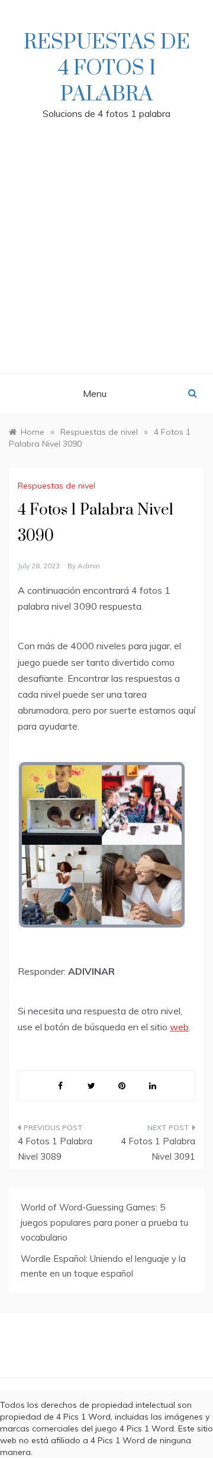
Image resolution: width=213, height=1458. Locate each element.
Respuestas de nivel (56, 485)
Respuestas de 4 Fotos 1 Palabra (107, 69)
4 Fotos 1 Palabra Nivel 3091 (158, 1148)
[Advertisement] (106, 261)
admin (89, 565)
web (179, 1027)
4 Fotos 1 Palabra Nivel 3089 (55, 1148)
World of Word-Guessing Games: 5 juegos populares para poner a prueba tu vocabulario (104, 1222)
